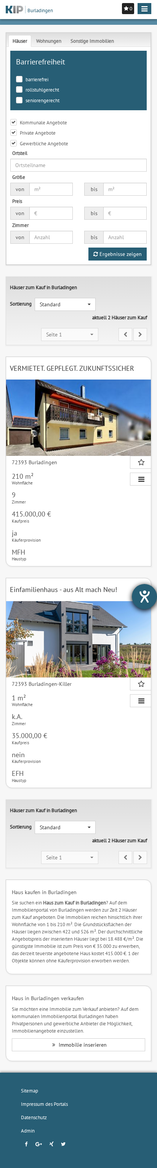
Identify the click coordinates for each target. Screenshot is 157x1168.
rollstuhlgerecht (42, 89)
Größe (18, 177)
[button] (65, 304)
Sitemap (29, 1090)
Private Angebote (38, 132)
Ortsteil (19, 153)
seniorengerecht (42, 100)
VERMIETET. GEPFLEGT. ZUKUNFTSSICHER (72, 368)
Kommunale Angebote (43, 122)
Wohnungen (48, 40)
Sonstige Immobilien (92, 40)
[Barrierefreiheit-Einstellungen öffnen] (144, 596)
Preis (17, 201)
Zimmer (20, 225)
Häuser (20, 40)
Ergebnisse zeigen (120, 254)
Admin (28, 1130)
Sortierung (21, 303)
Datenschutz (34, 1117)
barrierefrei (37, 79)
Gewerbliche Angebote (44, 143)
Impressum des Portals (44, 1103)
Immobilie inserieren (82, 1044)
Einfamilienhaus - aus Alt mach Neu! (63, 589)
